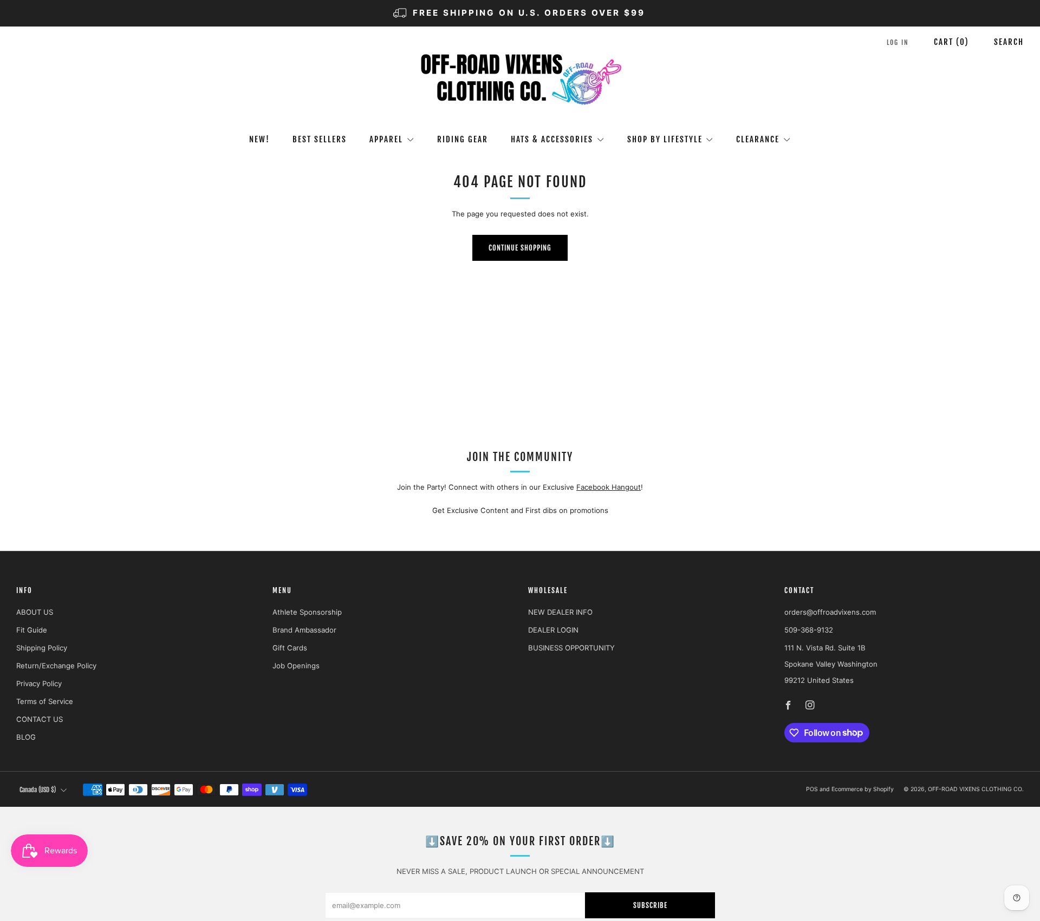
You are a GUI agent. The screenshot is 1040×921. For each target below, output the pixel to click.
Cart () (951, 42)
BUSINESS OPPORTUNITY (571, 647)
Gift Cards (289, 647)
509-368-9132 (808, 630)
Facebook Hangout (608, 487)
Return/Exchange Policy (56, 665)
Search (1009, 42)
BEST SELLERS (319, 139)
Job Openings (296, 665)
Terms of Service (44, 701)
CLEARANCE (757, 139)
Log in (898, 42)
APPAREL (386, 139)
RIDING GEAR (462, 139)
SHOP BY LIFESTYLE (665, 139)
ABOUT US (34, 612)
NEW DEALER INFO (560, 612)
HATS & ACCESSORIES (552, 139)
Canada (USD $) (38, 790)
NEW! (259, 139)
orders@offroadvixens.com (830, 612)
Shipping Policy (41, 647)
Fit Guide (31, 630)
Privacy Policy (39, 683)
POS (812, 789)
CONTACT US (39, 719)
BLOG (26, 737)
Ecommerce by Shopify (862, 789)
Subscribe (650, 905)
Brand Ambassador (304, 630)
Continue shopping (520, 248)
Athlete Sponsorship (307, 612)
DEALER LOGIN (553, 630)
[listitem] (519, 13)
